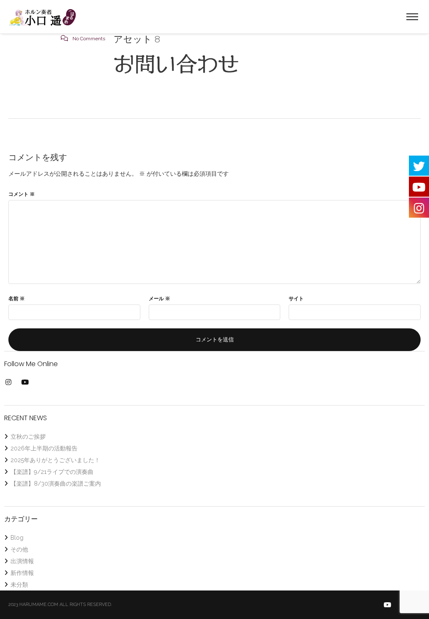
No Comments (88, 39)
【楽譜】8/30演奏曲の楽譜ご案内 (55, 483)
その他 (19, 549)
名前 (16, 299)
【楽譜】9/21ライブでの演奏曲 (51, 471)
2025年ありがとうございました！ (55, 460)
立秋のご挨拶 (28, 436)
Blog (16, 537)
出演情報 (22, 561)
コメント (21, 194)
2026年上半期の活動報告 (44, 448)
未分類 (19, 584)
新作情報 (22, 573)
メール (159, 299)
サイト (296, 299)
